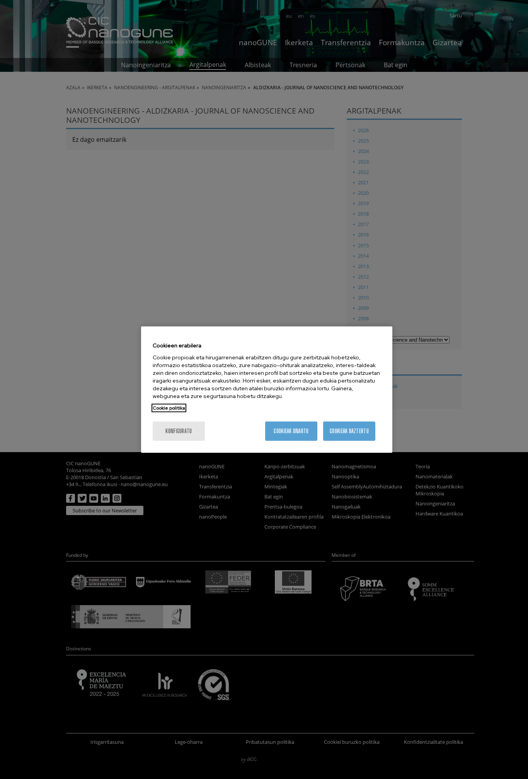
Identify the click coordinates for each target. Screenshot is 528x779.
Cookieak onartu (291, 430)
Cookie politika (169, 408)
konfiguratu (178, 430)
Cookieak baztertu (349, 430)
